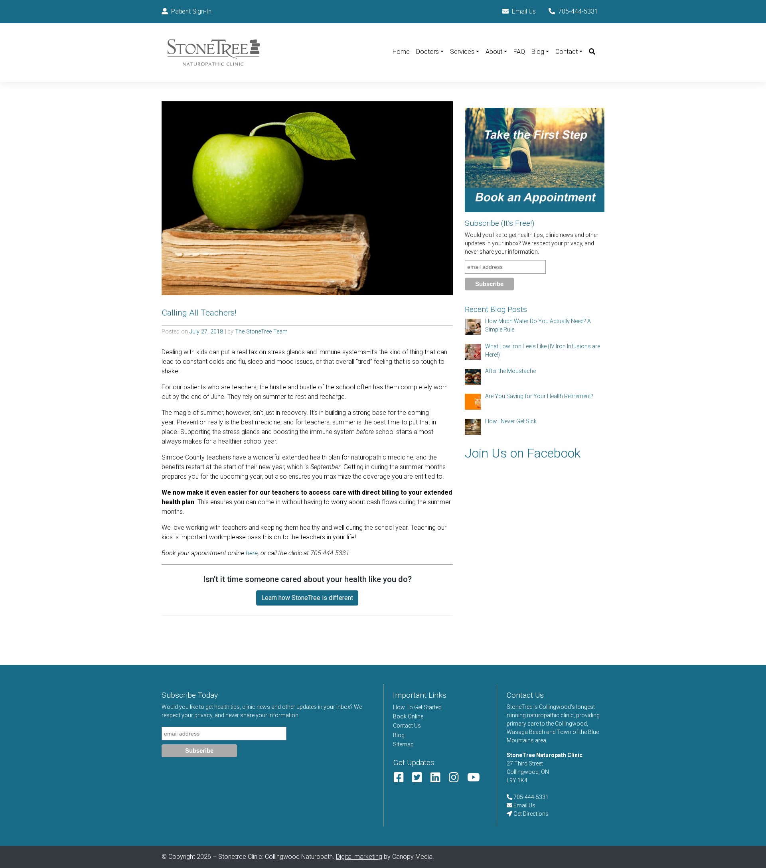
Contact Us (407, 725)
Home (401, 51)
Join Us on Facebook (522, 453)
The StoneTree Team (261, 331)
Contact (566, 51)
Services (462, 51)
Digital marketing (359, 856)
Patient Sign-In (191, 11)
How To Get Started (417, 707)
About (494, 51)
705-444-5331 (578, 11)
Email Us (524, 11)
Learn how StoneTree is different (307, 598)
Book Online (408, 716)
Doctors (427, 51)
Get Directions (530, 814)
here (252, 553)
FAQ (519, 51)
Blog (537, 51)
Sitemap (403, 744)
